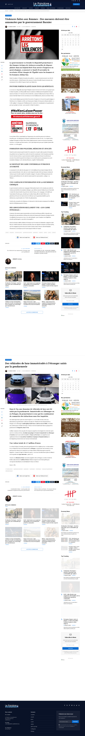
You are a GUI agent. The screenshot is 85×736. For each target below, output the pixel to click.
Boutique (68, 8)
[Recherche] (79, 1)
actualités (17, 8)
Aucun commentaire (26, 26)
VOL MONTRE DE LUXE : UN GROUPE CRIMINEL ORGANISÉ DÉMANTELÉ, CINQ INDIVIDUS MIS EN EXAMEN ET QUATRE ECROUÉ (45, 252)
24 (62, 44)
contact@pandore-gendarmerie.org (12, 723)
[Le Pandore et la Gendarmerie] (42, 4)
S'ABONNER (76, 4)
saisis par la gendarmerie (47, 469)
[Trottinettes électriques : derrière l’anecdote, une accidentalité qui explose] (13, 276)
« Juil (62, 49)
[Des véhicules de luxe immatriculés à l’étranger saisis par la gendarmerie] (32, 389)
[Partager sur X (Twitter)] (74, 27)
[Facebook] (2, 66)
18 (65, 42)
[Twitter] (2, 68)
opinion (43, 8)
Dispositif (12, 232)
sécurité (24, 8)
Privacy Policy (69, 308)
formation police (18, 232)
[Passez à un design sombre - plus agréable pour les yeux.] (77, 0)
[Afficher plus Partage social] (79, 27)
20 (70, 42)
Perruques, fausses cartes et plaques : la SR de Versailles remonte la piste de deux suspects (50, 284)
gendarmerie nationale (27, 232)
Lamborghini (32, 469)
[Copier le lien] (2, 80)
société (37, 8)
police (49, 232)
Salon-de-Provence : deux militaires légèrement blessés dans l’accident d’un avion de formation (32, 303)
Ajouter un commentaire (32, 312)
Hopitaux (41, 232)
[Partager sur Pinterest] (76, 27)
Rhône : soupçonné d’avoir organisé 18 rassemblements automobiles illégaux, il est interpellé (49, 303)
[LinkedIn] (2, 71)
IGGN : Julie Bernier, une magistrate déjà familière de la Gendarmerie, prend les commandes (32, 284)
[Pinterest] (2, 74)
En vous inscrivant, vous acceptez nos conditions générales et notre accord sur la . (68, 726)
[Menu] (6, 4)
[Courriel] (2, 77)
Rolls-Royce (38, 469)
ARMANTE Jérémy (12, 26)
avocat (7, 232)
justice (31, 8)
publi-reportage (51, 8)
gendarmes (35, 232)
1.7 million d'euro (9, 469)
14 (73, 40)
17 (62, 42)
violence (53, 232)
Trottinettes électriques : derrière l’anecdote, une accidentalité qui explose (13, 284)
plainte (45, 232)
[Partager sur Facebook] (72, 27)
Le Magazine (60, 8)
